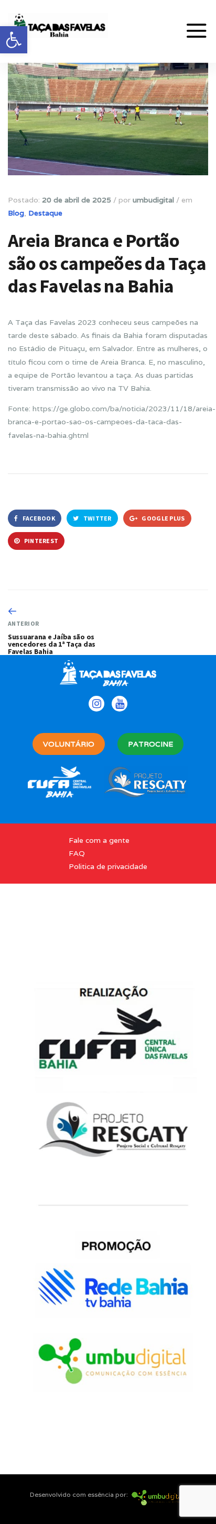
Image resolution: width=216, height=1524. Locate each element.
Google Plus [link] (163, 518)
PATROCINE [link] (150, 744)
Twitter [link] (96, 518)
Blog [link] (16, 213)
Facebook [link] (38, 518)
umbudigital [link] (153, 200)
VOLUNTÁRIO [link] (68, 744)
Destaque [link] (45, 213)
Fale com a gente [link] (99, 840)
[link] (13, 39)
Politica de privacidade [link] (108, 866)
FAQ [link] (77, 853)
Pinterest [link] (40, 541)
